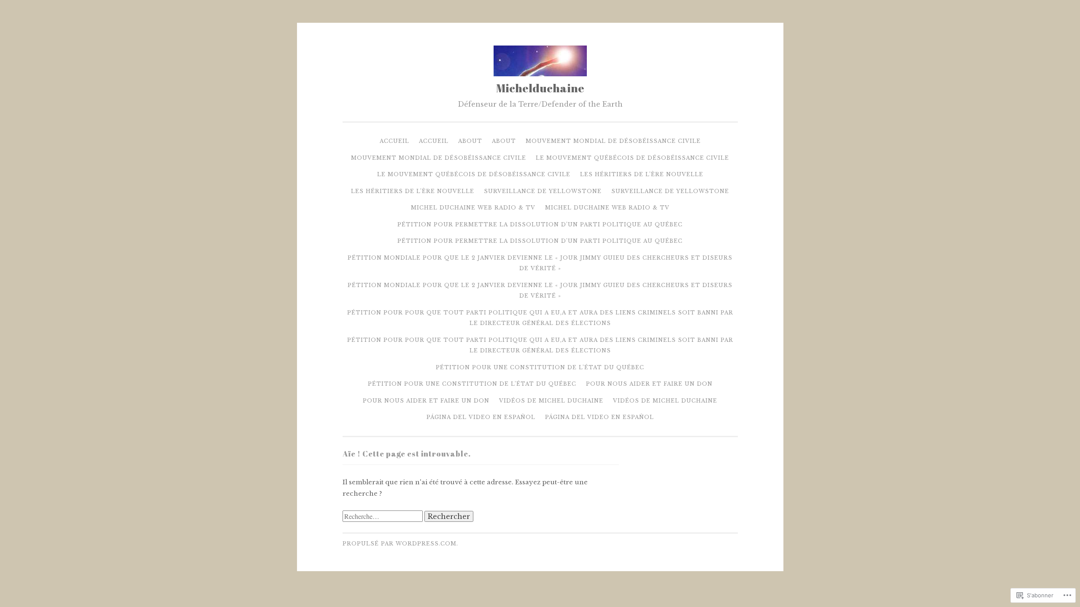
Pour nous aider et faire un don (649, 384)
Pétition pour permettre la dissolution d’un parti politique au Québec (540, 224)
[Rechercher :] (383, 517)
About (470, 141)
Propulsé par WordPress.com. (400, 543)
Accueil (394, 141)
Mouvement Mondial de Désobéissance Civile (613, 141)
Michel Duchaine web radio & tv (473, 207)
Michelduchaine (540, 88)
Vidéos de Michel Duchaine (551, 401)
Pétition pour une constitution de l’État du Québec (540, 367)
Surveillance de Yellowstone (543, 191)
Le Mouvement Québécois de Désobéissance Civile (632, 158)
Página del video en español (481, 417)
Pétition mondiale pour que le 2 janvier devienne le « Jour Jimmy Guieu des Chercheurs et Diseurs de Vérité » (540, 263)
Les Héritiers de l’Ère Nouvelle (641, 174)
